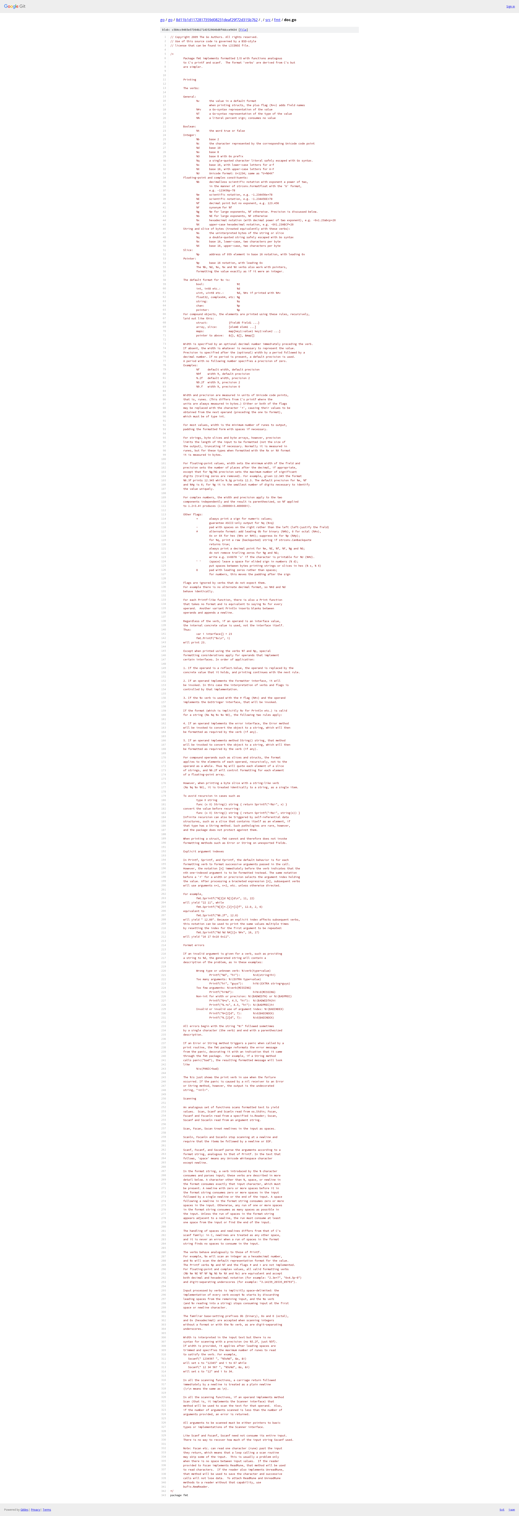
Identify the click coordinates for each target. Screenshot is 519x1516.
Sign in (510, 6)
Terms (47, 1510)
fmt (277, 19)
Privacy (35, 1510)
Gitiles (24, 1510)
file (243, 29)
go (162, 19)
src (268, 19)
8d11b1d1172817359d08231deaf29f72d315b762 (217, 19)
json (511, 1509)
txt (502, 1509)
